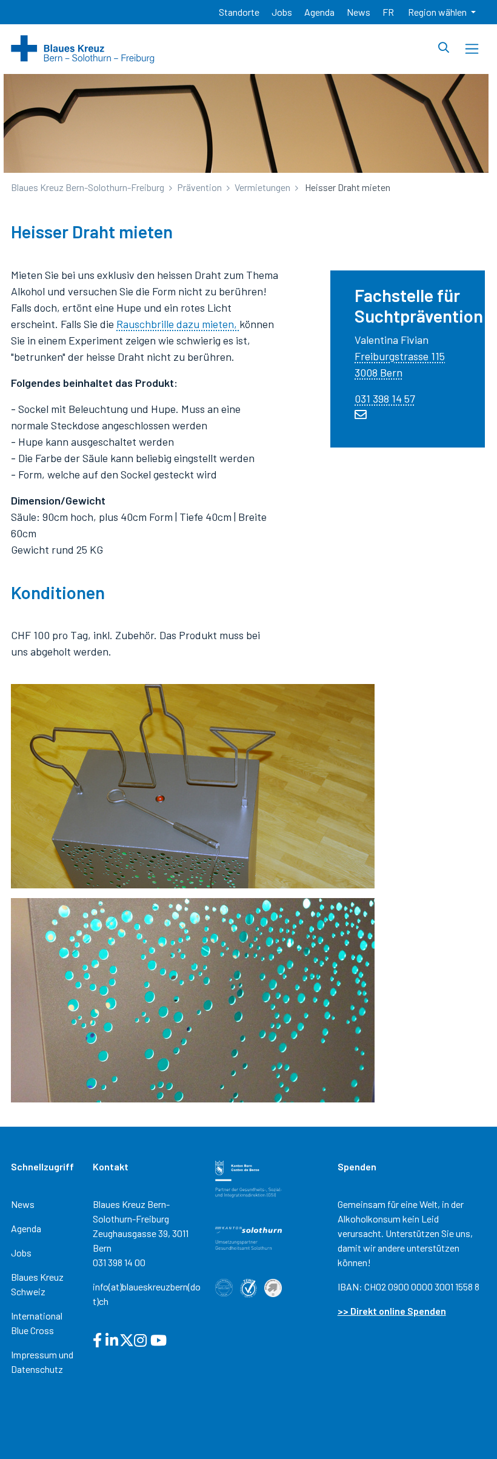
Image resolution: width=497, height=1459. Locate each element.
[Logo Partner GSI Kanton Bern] (248, 1178)
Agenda (26, 1228)
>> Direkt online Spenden (392, 1310)
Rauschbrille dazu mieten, (177, 323)
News (23, 1204)
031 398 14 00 (119, 1262)
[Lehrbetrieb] (273, 1286)
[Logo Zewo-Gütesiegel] (249, 1287)
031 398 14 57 (385, 398)
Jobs (21, 1252)
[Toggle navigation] (471, 48)
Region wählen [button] (438, 12)
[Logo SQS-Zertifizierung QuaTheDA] (224, 1286)
